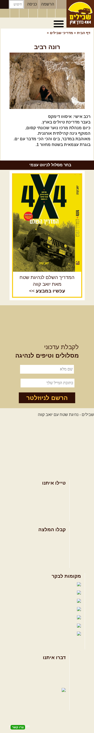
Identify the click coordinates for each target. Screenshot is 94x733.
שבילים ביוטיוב (38, 601)
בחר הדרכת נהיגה (50, 508)
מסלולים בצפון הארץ (48, 538)
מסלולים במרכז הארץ (47, 546)
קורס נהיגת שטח (52, 516)
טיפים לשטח (55, 562)
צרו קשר (59, 674)
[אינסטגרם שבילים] (34, 13)
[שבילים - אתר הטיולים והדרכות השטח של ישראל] (80, 14)
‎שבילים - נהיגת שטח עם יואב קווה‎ (66, 414)
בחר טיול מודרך (52, 500)
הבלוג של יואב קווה (28, 609)
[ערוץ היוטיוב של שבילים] (43, 13)
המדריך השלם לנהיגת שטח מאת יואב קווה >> (47, 284)
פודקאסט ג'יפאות (32, 618)
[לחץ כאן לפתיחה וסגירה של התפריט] (59, 24)
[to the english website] (5, 12)
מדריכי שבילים (61, 33)
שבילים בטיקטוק (61, 639)
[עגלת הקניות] (51, 13)
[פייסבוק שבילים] (24, 13)
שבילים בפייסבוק (32, 584)
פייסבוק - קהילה (35, 593)
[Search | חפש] (4, 4)
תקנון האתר (56, 682)
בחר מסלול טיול (52, 491)
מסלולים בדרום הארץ (47, 554)
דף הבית (83, 33)
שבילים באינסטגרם (26, 626)
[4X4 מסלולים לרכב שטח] (47, 222)
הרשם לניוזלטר (47, 397)
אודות (61, 666)
